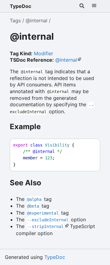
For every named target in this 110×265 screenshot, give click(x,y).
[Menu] (94, 6)
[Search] (82, 6)
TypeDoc (20, 6)
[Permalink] (60, 37)
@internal (36, 20)
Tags (15, 20)
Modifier (43, 53)
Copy (89, 145)
